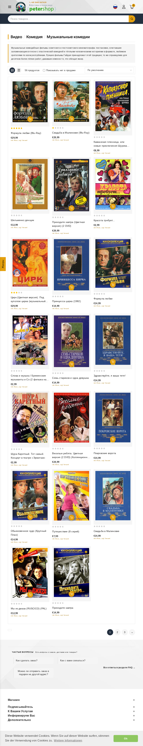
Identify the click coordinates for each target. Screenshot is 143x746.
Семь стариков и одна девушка (70, 377)
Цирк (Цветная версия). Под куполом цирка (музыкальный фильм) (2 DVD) (28, 301)
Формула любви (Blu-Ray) (26, 133)
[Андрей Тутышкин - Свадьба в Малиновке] (112, 495)
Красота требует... (104, 220)
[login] (124, 7)
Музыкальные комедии (68, 37)
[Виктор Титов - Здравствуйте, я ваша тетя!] (112, 340)
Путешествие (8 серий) (65, 531)
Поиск (132, 18)
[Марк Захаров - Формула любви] (112, 263)
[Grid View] (12, 70)
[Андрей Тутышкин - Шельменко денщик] (30, 184)
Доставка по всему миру (41, 5)
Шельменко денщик (22, 220)
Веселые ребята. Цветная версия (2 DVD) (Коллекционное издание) (71, 457)
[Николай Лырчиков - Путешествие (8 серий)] (71, 496)
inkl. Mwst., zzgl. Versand (19, 140)
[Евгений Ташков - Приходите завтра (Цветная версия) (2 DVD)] (71, 185)
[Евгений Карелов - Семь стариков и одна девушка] (71, 341)
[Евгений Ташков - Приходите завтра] (71, 572)
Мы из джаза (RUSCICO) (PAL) (29, 608)
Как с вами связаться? (72, 660)
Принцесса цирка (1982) (66, 301)
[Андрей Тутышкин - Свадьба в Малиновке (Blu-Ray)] (71, 101)
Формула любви (103, 298)
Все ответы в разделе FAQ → (119, 667)
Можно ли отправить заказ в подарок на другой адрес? (33, 673)
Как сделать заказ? (26, 660)
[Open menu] (10, 7)
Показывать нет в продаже (61, 70)
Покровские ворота (105, 453)
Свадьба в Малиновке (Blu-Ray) (70, 132)
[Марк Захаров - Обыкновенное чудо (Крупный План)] (30, 495)
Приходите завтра (62, 607)
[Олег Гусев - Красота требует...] (112, 184)
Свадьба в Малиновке (106, 531)
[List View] (18, 70)
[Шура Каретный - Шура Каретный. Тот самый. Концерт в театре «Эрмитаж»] (30, 418)
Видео (16, 37)
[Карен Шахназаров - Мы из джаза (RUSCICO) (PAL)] (30, 573)
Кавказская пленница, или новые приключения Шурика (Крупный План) (110, 145)
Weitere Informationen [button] (68, 740)
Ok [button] (125, 738)
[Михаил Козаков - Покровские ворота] (112, 417)
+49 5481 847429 (39, 2)
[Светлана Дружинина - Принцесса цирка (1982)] (71, 264)
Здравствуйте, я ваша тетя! (110, 375)
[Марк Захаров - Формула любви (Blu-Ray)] (30, 101)
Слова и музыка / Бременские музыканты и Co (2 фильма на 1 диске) (30, 379)
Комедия (34, 37)
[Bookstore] (36, 7)
